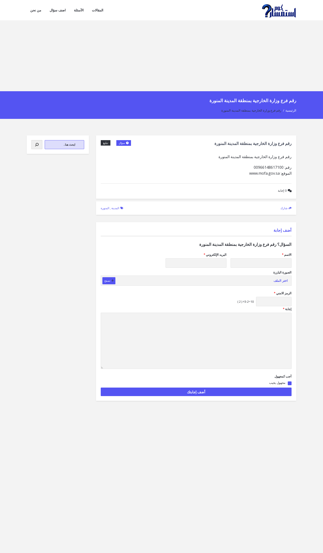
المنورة (105, 208)
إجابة (282, 190)
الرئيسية (290, 110)
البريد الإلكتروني (215, 254)
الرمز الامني (283, 293)
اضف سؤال (58, 10)
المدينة (115, 208)
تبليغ (105, 143)
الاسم (287, 254)
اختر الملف (281, 280)
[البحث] (36, 144)
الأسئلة (79, 10)
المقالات (97, 10)
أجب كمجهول (283, 376)
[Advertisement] (161, 56)
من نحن (35, 10)
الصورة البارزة (282, 272)
